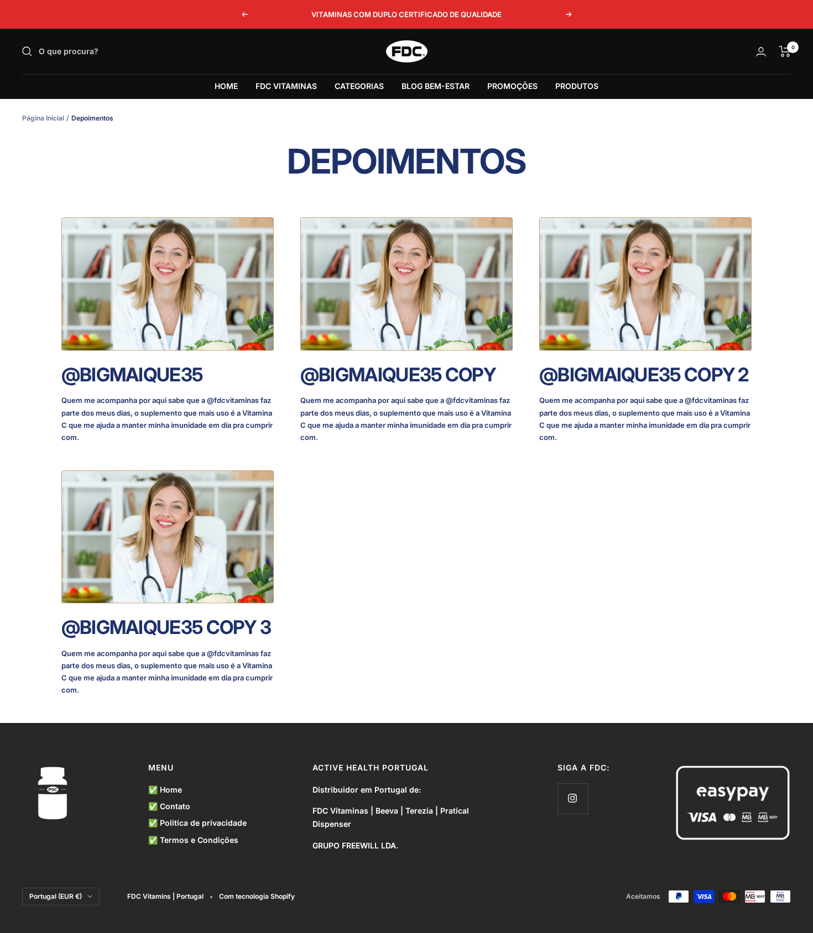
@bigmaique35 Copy (398, 374)
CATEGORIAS (359, 86)
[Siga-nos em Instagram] (572, 798)
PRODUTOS (576, 86)
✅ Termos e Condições (193, 840)
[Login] (761, 51)
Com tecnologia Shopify (257, 896)
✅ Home (165, 789)
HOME (226, 86)
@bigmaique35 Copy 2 (644, 374)
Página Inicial (43, 118)
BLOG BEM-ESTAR (436, 86)
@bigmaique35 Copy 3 (166, 627)
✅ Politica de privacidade (197, 822)
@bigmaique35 (132, 374)
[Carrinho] (785, 51)
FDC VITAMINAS (286, 86)
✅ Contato (169, 806)
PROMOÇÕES (512, 86)
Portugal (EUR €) (55, 896)
